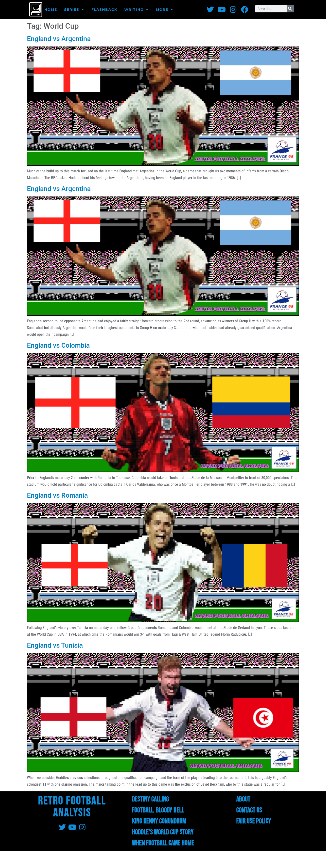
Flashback (104, 9)
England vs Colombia (58, 345)
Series (71, 9)
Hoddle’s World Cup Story (163, 832)
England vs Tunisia (55, 645)
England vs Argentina (59, 39)
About (243, 799)
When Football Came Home (163, 843)
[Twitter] (210, 9)
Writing (134, 9)
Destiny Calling (150, 799)
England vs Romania (57, 495)
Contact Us (249, 810)
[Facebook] (244, 9)
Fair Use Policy (253, 821)
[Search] (290, 8)
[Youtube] (221, 9)
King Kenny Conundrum (159, 821)
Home (50, 9)
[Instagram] (233, 9)
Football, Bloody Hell (158, 810)
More (162, 9)
